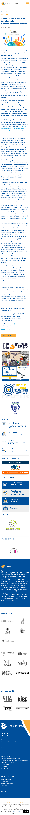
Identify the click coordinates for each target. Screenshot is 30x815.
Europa (17, 583)
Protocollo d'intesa (19, 594)
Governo (12, 585)
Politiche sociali (12, 592)
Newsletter (4, 787)
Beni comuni (6, 572)
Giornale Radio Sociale (7, 783)
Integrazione (16, 587)
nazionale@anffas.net (7, 326)
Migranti (3, 590)
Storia (2, 743)
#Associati (4, 14)
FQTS (6, 585)
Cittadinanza (12, 572)
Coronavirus (15, 574)
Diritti (10, 579)
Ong (2, 592)
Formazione (6, 514)
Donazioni (11, 581)
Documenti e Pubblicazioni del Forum (10, 758)
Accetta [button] (26, 811)
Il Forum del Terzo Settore (7, 736)
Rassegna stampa (5, 781)
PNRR (5, 592)
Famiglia (21, 583)
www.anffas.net (5, 329)
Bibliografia (4, 766)
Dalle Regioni (12, 576)
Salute (19, 596)
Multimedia (4, 785)
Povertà (18, 592)
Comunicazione (19, 572)
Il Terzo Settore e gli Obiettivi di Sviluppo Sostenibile (14, 760)
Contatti (5, 791)
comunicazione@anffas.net (13, 323)
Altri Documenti (5, 768)
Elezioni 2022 (11, 583)
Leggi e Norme (5, 764)
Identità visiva (4, 789)
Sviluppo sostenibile (21, 598)
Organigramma (5, 745)
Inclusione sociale (20, 585)
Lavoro (24, 587)
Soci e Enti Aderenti (6, 739)
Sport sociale (8, 598)
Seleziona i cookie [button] (17, 811)
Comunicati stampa (6, 779)
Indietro (5, 11)
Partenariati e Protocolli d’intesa (9, 741)
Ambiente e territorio (16, 571)
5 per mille (4, 571)
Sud (14, 598)
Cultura (23, 574)
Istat (21, 587)
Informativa (15, 813)
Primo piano (8, 594)
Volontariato (6, 601)
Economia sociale (19, 581)
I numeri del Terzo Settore (7, 762)
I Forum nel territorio (6, 737)
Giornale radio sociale (10, 458)
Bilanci (2, 747)
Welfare (13, 601)
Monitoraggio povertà (17, 590)
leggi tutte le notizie (8, 335)
